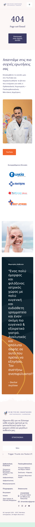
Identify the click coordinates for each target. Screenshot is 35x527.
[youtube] (29, 506)
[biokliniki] (17, 189)
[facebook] (19, 506)
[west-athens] (17, 198)
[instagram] (22, 506)
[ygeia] (17, 171)
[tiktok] (25, 506)
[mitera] (17, 180)
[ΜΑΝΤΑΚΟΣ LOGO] (12, 3)
